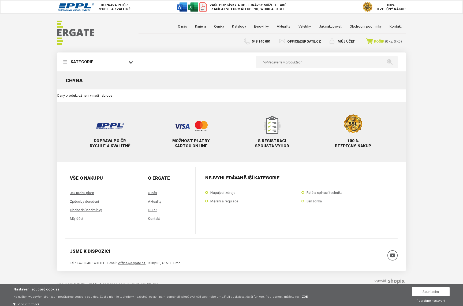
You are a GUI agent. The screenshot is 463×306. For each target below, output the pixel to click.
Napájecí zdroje (222, 193)
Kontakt (396, 26)
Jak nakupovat (330, 26)
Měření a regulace (224, 201)
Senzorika (314, 201)
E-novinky (261, 26)
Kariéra (200, 26)
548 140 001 (261, 41)
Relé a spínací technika (324, 193)
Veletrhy (304, 26)
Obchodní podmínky (366, 26)
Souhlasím (431, 292)
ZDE (305, 297)
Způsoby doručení (84, 201)
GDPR (152, 210)
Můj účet (346, 41)
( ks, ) (388, 41)
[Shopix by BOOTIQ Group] (396, 283)
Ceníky (219, 26)
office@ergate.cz (304, 41)
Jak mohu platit (82, 193)
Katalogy (239, 26)
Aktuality (283, 26)
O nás (182, 26)
